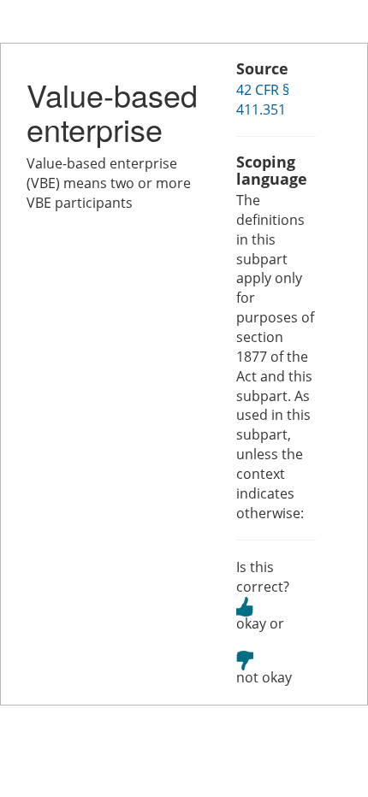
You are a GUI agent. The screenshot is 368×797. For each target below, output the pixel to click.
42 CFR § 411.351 (262, 99)
